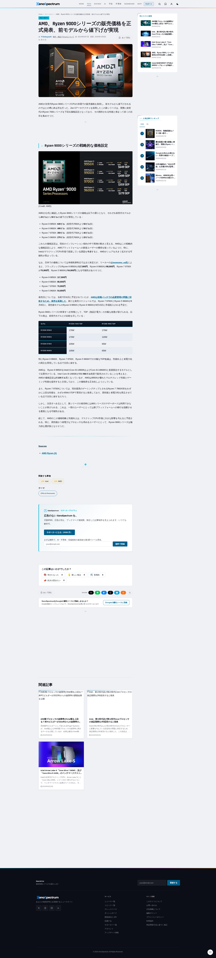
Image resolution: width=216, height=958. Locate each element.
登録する (173, 883)
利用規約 (149, 921)
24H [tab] (142, 124)
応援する (108, 921)
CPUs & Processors (48, 493)
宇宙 (111, 4)
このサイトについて (154, 901)
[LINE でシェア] (97, 592)
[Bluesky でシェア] (104, 592)
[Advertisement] (85, 129)
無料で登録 (120, 544)
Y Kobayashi (46, 37)
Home (40, 14)
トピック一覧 (110, 905)
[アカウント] (171, 4)
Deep (140, 4)
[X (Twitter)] (39, 908)
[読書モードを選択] (210, 952)
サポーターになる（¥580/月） (59, 532)
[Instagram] (51, 908)
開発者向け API (111, 917)
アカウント (109, 929)
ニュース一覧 (110, 901)
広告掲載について (153, 909)
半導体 (118, 4)
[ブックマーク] (165, 4)
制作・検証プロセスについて (63, 37)
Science (97, 4)
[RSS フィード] (58, 908)
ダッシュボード (111, 913)
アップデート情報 (112, 933)
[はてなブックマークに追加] (117, 592)
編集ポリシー (151, 913)
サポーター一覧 (111, 925)
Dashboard (129, 4)
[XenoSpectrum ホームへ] (48, 4)
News (81, 4)
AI (105, 4)
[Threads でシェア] (110, 592)
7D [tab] (147, 124)
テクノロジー (49, 14)
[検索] (159, 4)
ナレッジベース (111, 909)
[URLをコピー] (129, 592)
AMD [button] (40, 104)
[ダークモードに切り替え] (177, 4)
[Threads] (45, 908)
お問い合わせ (151, 905)
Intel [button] (40, 251)
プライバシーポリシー (155, 917)
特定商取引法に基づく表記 (156, 925)
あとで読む (126, 38)
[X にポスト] (91, 592)
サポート (148, 4)
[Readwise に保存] (123, 592)
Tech (89, 4)
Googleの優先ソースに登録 (116, 602)
